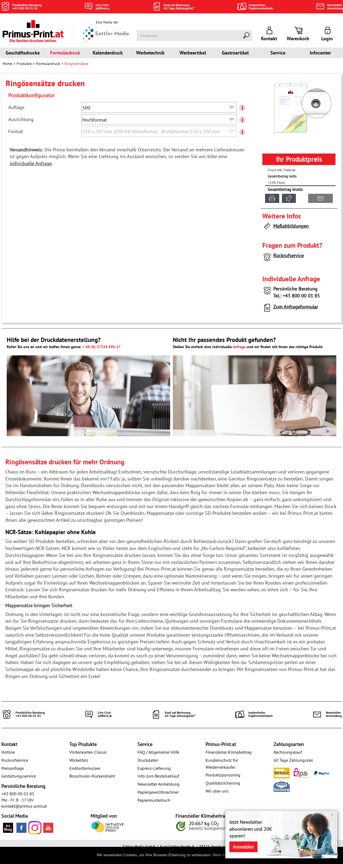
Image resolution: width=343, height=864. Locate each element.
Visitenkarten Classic (88, 752)
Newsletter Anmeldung (158, 784)
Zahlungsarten (289, 744)
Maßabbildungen (291, 226)
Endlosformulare (84, 768)
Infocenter (320, 53)
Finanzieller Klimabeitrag (229, 752)
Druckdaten (147, 760)
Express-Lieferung (154, 768)
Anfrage (239, 346)
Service (277, 53)
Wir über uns (217, 791)
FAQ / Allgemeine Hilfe (158, 752)
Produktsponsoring (223, 775)
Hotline (8, 752)
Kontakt (9, 744)
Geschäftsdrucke (23, 53)
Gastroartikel (235, 53)
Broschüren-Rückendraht (92, 776)
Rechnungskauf (288, 752)
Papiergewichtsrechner (158, 792)
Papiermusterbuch (153, 800)
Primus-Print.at (221, 744)
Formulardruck (65, 53)
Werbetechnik (150, 53)
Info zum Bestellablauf (158, 776)
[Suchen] (246, 35)
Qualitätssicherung (223, 783)
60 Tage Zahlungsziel (293, 760)
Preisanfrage (12, 768)
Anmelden (243, 847)
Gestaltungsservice (18, 776)
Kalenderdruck (108, 53)
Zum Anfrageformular (295, 307)
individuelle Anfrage (31, 163)
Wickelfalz (78, 760)
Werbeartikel (193, 53)
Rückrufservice (288, 255)
